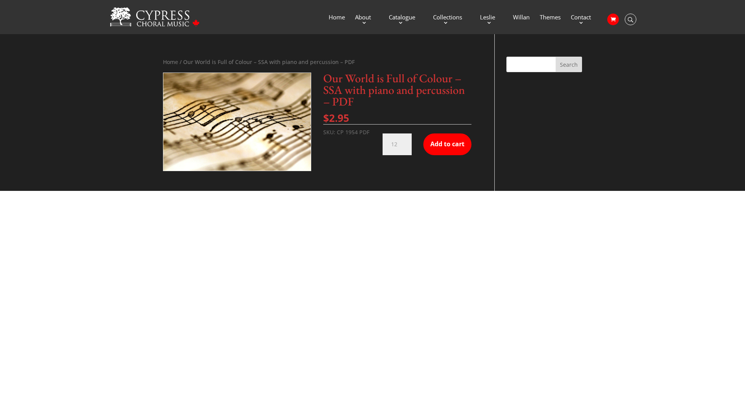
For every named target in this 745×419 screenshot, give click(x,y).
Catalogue (402, 17)
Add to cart (447, 144)
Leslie (487, 17)
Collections (447, 17)
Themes (550, 17)
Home (337, 17)
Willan (521, 17)
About (363, 17)
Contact (581, 17)
